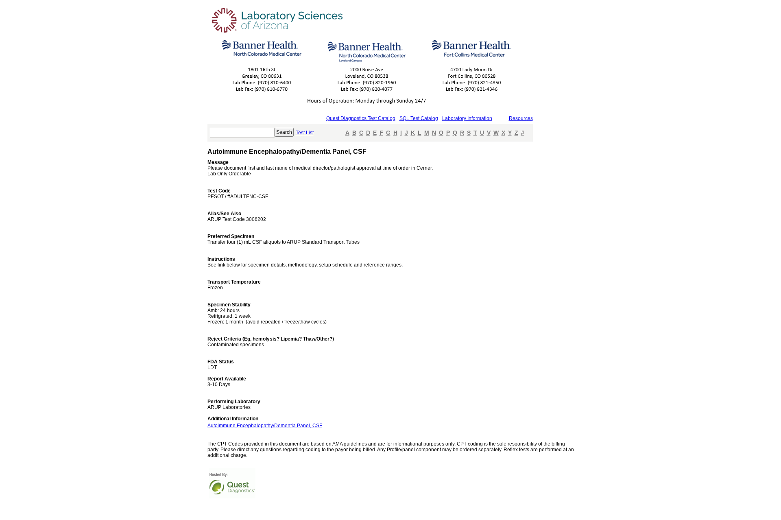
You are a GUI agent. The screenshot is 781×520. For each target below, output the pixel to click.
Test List (305, 132)
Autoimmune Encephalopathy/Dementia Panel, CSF (264, 425)
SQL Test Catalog (418, 118)
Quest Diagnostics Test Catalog (360, 118)
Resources (521, 118)
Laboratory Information (467, 118)
